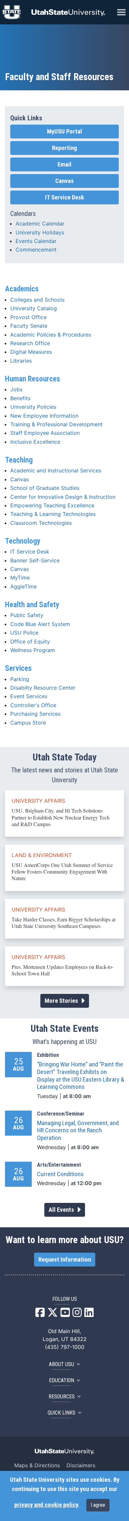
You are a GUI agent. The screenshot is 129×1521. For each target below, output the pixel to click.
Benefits (20, 398)
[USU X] (52, 1314)
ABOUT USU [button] (61, 1364)
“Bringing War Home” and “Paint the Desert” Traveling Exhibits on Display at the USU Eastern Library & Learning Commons (80, 1075)
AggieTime (23, 586)
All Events (62, 1209)
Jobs (16, 389)
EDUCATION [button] (61, 1380)
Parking (19, 679)
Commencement (36, 249)
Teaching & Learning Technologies (53, 514)
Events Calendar (36, 241)
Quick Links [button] (61, 1413)
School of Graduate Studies (44, 488)
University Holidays (40, 232)
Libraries (21, 360)
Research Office (30, 343)
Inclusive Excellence (35, 441)
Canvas (19, 479)
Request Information (64, 1259)
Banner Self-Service (35, 560)
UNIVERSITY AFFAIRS (38, 800)
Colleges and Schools (37, 299)
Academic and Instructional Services (55, 470)
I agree (98, 1505)
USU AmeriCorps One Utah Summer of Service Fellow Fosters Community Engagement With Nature (62, 871)
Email (64, 164)
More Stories (62, 1000)
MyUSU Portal (64, 131)
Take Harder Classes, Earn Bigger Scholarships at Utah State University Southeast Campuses (63, 922)
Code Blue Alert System (40, 624)
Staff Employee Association (45, 433)
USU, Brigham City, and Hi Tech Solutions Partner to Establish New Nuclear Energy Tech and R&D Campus (60, 817)
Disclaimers (80, 1465)
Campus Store (28, 722)
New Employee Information (44, 415)
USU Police (24, 632)
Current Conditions (60, 1174)
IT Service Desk (29, 551)
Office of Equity (30, 641)
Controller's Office (33, 705)
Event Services (28, 696)
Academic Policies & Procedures (50, 334)
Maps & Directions (37, 1465)
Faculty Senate (28, 325)
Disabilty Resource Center (42, 687)
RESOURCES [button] (62, 1396)
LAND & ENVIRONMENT (42, 855)
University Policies (33, 406)
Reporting (64, 148)
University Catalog (33, 308)
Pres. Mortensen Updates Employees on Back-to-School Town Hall (62, 970)
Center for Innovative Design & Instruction (62, 496)
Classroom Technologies (41, 523)
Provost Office (28, 317)
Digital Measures (31, 351)
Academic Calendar (40, 223)
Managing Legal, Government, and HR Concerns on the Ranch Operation (78, 1130)
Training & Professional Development (56, 424)
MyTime (20, 577)
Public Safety (26, 615)
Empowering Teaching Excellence (52, 505)
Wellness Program (32, 650)
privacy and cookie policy (46, 1504)
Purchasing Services (35, 713)
